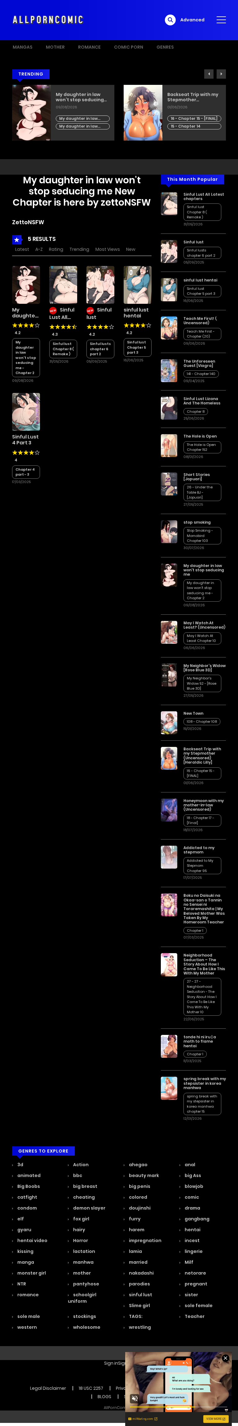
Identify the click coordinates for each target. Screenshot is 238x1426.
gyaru (23, 1230)
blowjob (193, 1186)
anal (189, 1165)
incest (192, 1240)
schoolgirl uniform (82, 1298)
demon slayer (88, 1208)
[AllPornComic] (48, 20)
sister (191, 1295)
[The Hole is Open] (169, 445)
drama (192, 1208)
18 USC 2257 (91, 1388)
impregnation (144, 1240)
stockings (84, 1316)
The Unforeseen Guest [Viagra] (199, 363)
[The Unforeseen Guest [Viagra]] (169, 370)
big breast (84, 1186)
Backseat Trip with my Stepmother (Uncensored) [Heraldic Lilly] (192, 97)
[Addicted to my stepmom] (169, 857)
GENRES (165, 47)
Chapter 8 (196, 411)
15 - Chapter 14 (186, 126)
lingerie (193, 1251)
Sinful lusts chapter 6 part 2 (100, 348)
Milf (188, 1262)
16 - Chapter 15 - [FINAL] (194, 118)
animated (28, 1175)
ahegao (138, 1165)
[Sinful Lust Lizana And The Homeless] (169, 408)
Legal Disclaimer (48, 1388)
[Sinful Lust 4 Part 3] (26, 411)
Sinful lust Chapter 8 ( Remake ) (63, 348)
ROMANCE (89, 47)
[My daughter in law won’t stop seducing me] (26, 284)
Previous (209, 74)
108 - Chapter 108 (202, 721)
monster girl (31, 1273)
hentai (192, 1230)
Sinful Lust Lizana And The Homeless (201, 401)
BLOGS (104, 1396)
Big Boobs (28, 1186)
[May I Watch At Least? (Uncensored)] (169, 632)
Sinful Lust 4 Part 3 (25, 439)
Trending (79, 249)
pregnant (195, 1284)
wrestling (139, 1327)
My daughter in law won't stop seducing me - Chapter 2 (79, 119)
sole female (198, 1305)
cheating (83, 1197)
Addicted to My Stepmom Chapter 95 (200, 865)
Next (221, 74)
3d (19, 1165)
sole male (28, 1316)
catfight (26, 1197)
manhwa (83, 1262)
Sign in (111, 1363)
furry (134, 1219)
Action (80, 1165)
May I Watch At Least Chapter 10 (201, 638)
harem (136, 1230)
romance (27, 1295)
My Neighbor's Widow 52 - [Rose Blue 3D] (201, 683)
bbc (77, 1175)
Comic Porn (128, 47)
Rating (56, 249)
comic (191, 1197)
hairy (78, 1230)
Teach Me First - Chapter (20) (200, 334)
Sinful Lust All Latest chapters (61, 319)
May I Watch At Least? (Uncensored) (204, 625)
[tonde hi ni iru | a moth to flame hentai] (169, 1046)
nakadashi (141, 1273)
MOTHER (55, 47)
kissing (24, 1251)
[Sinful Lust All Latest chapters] (63, 284)
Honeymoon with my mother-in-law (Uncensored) (203, 805)
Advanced (192, 20)
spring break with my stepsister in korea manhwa (204, 1083)
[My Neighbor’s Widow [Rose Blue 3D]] (169, 675)
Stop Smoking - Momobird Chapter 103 (200, 535)
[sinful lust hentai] (138, 284)
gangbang (196, 1219)
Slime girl (139, 1305)
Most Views (107, 249)
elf (20, 1219)
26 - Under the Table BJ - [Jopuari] (200, 492)
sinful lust (140, 1295)
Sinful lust (193, 242)
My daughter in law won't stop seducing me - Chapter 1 (79, 126)
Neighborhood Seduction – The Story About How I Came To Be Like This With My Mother (204, 964)
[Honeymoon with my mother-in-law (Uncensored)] (169, 810)
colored (137, 1197)
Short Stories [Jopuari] (196, 477)
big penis (139, 1186)
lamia (135, 1251)
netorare (195, 1273)
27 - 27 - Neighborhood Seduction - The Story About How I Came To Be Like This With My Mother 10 (202, 996)
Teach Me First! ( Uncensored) (200, 320)
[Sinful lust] (100, 284)
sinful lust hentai (136, 312)
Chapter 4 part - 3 (25, 472)
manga (25, 1262)
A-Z (39, 249)
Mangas (23, 47)
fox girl (80, 1219)
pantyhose (85, 1284)
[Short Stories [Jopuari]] (169, 483)
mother (81, 1273)
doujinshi (139, 1208)
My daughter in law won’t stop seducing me (80, 97)
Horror (80, 1240)
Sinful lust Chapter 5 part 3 (136, 347)
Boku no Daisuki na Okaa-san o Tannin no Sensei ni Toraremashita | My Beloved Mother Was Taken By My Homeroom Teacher (204, 909)
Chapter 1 (195, 930)
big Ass (192, 1175)
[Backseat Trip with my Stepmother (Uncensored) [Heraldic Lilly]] (169, 758)
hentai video (31, 1240)
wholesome (86, 1327)
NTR (21, 1284)
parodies (139, 1284)
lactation (83, 1251)
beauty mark (143, 1175)
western (26, 1327)
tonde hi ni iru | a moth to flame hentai (199, 1041)
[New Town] (169, 722)
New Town (193, 713)
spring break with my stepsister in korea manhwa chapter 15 (202, 1104)
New (130, 249)
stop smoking (197, 522)
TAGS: (135, 1316)
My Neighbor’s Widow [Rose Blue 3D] (204, 668)
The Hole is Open (200, 436)
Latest (22, 249)
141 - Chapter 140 (201, 373)
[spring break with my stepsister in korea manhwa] (169, 1088)
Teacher (194, 1316)
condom (26, 1208)
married (138, 1262)
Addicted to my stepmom (198, 850)
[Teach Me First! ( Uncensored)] (169, 328)
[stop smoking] (169, 531)
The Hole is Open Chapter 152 (201, 447)
